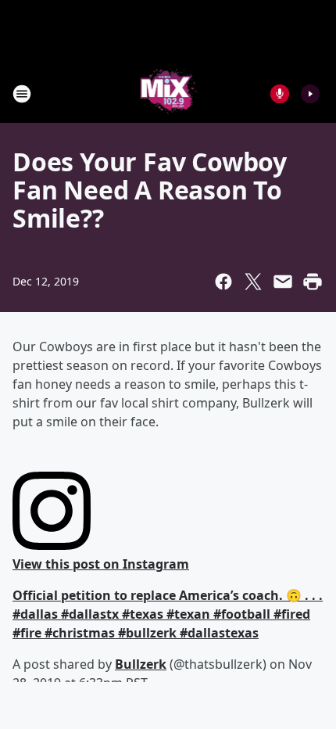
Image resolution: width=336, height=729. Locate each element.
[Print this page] (312, 282)
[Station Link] (168, 93)
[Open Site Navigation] (22, 93)
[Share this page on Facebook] (223, 282)
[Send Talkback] (279, 93)
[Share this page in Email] (283, 282)
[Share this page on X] (253, 282)
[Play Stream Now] (310, 93)
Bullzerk (140, 664)
